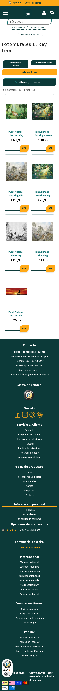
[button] (5, 12)
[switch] (7, 674)
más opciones (30, 72)
